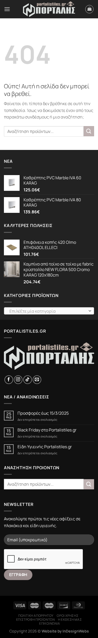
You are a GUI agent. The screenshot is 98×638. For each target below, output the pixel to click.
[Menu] (7, 9)
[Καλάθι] (89, 9)
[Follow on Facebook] (8, 379)
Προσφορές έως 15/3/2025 (43, 413)
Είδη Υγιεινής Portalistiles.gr (45, 446)
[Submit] (89, 131)
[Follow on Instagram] (18, 379)
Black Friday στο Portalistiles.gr (47, 430)
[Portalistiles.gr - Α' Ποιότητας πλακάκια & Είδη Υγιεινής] (49, 9)
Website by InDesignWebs (65, 631)
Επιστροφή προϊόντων (35, 619)
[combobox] (49, 311)
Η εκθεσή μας (70, 619)
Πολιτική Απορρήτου (36, 615)
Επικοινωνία (49, 623)
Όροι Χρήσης (67, 615)
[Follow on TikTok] (27, 379)
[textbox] (47, 311)
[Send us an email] (37, 379)
